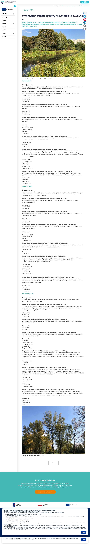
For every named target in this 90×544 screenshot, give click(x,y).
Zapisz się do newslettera (45, 492)
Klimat (4, 26)
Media (4, 30)
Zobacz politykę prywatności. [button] (28, 539)
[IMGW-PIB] (11, 2)
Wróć (53, 463)
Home (54, 5)
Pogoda (4, 20)
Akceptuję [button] (83, 532)
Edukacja (4, 17)
